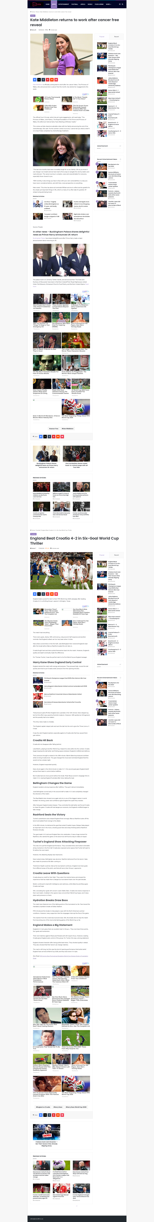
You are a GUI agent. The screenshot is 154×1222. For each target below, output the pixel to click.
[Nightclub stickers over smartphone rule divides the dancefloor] (67, 216)
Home (48, 4)
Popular (101, 36)
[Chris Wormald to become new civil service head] (61, 506)
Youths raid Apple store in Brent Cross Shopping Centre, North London (81, 204)
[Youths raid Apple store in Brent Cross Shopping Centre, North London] (67, 204)
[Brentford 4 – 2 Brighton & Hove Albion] (102, 125)
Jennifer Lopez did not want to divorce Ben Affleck (114, 203)
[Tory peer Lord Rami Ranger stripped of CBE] (38, 216)
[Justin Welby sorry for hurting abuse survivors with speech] (81, 487)
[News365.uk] (37, 4)
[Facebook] (35, 79)
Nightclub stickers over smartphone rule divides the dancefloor (82, 216)
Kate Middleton (38, 84)
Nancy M (34, 30)
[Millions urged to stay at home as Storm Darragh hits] (61, 487)
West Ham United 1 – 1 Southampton (114, 99)
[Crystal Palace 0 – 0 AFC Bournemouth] (102, 116)
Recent (116, 36)
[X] (39, 79)
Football (74, 4)
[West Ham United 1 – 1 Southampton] (102, 100)
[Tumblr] (43, 79)
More (108, 4)
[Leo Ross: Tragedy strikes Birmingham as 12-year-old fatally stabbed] (38, 204)
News (54, 4)
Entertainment (63, 4)
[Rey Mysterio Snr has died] (102, 166)
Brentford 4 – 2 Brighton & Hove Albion (113, 124)
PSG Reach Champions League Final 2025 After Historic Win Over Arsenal (114, 69)
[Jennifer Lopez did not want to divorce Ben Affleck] (102, 204)
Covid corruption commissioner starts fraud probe (40, 514)
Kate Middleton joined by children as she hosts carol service (41, 495)
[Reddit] (52, 79)
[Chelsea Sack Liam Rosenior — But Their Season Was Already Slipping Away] (102, 56)
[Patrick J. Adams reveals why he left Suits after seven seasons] (102, 193)
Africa (83, 4)
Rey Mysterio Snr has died (113, 165)
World (90, 4)
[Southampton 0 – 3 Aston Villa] (102, 133)
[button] (61, 150)
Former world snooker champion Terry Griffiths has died (81, 514)
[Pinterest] (47, 79)
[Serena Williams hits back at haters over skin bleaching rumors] (102, 174)
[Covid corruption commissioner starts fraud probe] (41, 506)
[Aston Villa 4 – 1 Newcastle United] (102, 92)
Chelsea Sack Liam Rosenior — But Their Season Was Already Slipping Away (114, 57)
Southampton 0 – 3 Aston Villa (114, 132)
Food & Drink (99, 4)
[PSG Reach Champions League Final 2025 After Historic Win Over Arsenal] (102, 68)
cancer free (54, 428)
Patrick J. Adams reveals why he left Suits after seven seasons (114, 194)
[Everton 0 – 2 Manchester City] (102, 108)
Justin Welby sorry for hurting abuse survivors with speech (80, 495)
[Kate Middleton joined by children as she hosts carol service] (41, 487)
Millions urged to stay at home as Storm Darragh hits (61, 495)
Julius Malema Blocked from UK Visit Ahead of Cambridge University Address (114, 81)
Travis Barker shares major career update (113, 184)
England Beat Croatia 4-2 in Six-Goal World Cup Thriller (114, 46)
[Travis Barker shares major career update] (102, 185)
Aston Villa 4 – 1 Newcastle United (114, 91)
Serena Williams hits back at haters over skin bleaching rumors (114, 175)
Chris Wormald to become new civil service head (61, 514)
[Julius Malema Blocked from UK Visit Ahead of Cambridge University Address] (102, 80)
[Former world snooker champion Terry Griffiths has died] (81, 506)
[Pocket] (56, 79)
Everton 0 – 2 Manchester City (113, 107)
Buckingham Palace (39, 238)
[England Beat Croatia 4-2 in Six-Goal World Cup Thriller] (102, 45)
